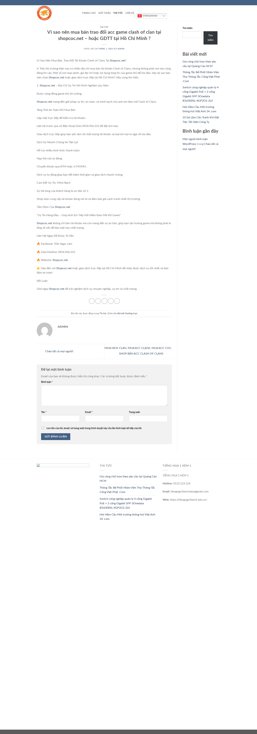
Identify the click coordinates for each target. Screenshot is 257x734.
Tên (44, 412)
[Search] (78, 13)
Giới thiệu (104, 13)
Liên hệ (129, 13)
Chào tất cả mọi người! (59, 351)
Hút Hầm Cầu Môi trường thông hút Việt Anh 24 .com (127, 517)
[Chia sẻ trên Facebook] (92, 301)
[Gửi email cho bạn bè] (104, 301)
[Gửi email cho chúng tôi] (218, 2)
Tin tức (118, 13)
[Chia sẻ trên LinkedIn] (117, 301)
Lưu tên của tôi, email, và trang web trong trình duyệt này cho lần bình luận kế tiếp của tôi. (94, 428)
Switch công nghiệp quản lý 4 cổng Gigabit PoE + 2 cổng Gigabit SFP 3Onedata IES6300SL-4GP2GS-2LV (126, 503)
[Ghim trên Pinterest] (111, 301)
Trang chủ (89, 13)
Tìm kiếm (187, 28)
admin (121, 49)
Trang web (134, 412)
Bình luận (47, 382)
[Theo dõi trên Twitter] (215, 2)
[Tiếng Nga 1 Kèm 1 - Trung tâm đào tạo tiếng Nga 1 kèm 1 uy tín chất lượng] (54, 13)
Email (88, 412)
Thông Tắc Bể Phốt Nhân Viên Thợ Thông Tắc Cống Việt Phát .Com (201, 77)
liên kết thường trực (127, 313)
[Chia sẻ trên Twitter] (98, 301)
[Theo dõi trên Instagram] (212, 2)
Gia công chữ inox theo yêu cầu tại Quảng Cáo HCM (128, 478)
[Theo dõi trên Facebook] (209, 2)
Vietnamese (149, 15)
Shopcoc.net (117, 60)
